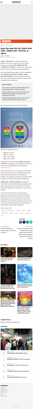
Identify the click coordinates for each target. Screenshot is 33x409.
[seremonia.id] (16, 2)
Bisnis (8, 351)
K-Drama (11, 213)
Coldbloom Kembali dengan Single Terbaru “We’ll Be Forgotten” (7, 260)
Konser (21, 213)
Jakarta (29, 210)
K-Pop (16, 213)
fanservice (17, 210)
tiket (2, 215)
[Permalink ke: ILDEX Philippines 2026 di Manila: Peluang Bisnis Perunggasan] (16, 339)
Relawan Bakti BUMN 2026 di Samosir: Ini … (17, 377)
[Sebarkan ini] (20, 222)
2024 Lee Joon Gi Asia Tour (7, 210)
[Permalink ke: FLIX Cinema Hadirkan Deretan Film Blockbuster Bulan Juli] (24, 252)
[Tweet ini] (24, 222)
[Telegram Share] (27, 222)
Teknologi (9, 363)
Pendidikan (9, 357)
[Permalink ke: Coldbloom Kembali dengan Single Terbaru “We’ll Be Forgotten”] (8, 252)
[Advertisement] (16, 22)
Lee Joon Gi (27, 213)
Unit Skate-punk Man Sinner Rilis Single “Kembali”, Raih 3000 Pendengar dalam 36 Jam (8, 287)
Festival (23, 210)
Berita (8, 369)
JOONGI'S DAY (4, 213)
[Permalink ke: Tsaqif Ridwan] (2, 56)
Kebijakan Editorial (4, 389)
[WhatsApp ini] (30, 222)
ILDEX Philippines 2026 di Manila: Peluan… (17, 353)
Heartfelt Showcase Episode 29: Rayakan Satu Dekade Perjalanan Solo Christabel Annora (24, 286)
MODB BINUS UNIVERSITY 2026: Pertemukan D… (19, 359)
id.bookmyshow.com (6, 167)
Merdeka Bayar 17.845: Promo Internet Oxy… (18, 365)
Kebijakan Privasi (4, 391)
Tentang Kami (3, 388)
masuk (8, 322)
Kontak (2, 393)
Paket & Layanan (4, 395)
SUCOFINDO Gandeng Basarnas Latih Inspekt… (18, 371)
